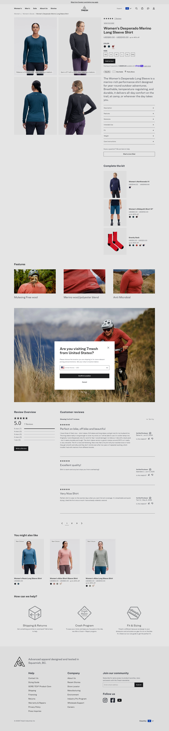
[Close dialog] (108, 348)
